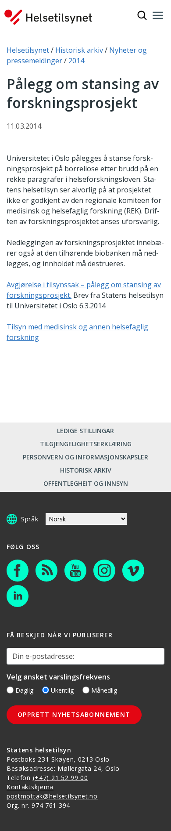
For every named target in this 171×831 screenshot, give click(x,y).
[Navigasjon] (158, 15)
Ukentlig (62, 690)
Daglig (24, 690)
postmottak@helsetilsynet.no (52, 796)
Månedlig (104, 690)
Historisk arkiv (85, 470)
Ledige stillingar (85, 430)
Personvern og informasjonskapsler (85, 457)
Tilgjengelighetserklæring (86, 444)
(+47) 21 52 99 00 (60, 777)
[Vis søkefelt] (142, 15)
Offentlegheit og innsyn (85, 483)
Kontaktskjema (30, 787)
